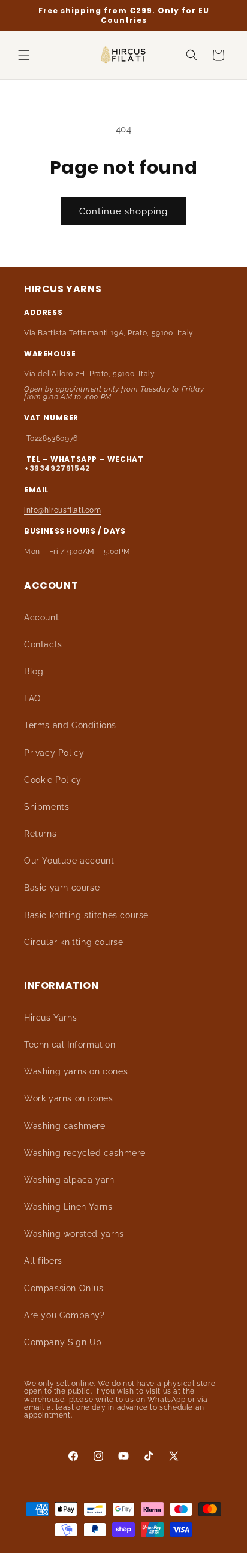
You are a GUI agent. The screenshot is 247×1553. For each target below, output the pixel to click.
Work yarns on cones (68, 1098)
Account (41, 617)
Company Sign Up (63, 1342)
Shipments (46, 807)
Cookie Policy (53, 780)
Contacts (43, 644)
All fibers (43, 1261)
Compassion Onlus (64, 1288)
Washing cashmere (65, 1126)
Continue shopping (123, 211)
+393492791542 (57, 468)
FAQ (32, 698)
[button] (24, 55)
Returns (40, 833)
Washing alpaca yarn (69, 1180)
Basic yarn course (62, 887)
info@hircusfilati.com (62, 510)
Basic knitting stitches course (86, 915)
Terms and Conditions (70, 725)
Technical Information (70, 1044)
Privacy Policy (54, 753)
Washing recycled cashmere (85, 1153)
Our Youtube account (69, 860)
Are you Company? (64, 1315)
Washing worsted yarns (74, 1234)
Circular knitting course (73, 942)
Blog (33, 671)
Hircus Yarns (50, 1017)
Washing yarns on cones (76, 1071)
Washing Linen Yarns (68, 1207)
